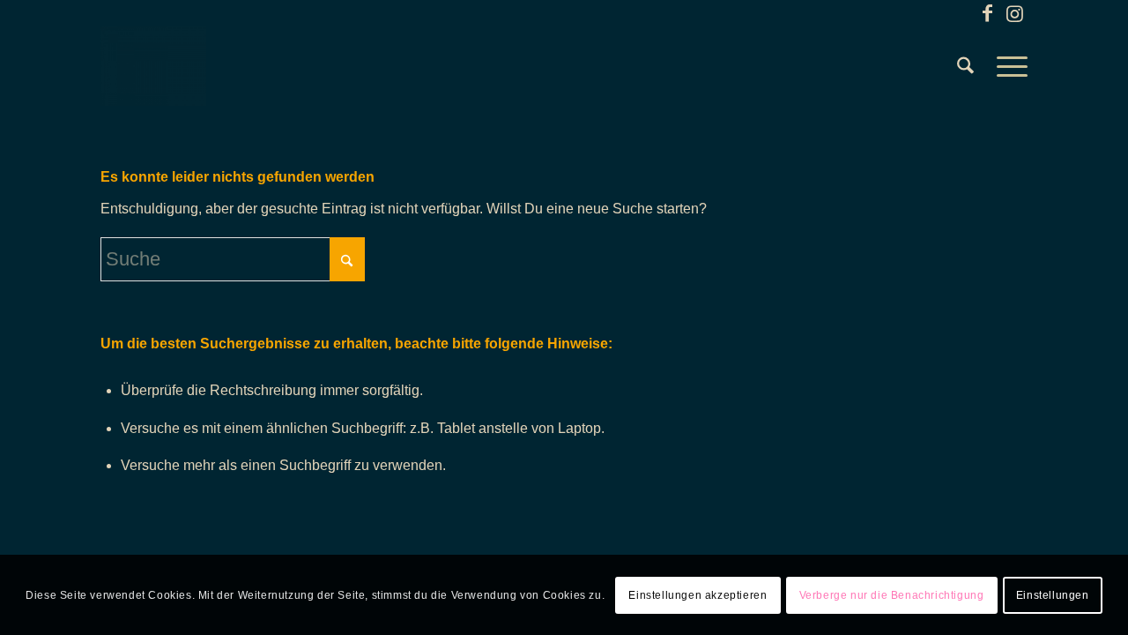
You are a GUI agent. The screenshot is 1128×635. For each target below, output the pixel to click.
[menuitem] (965, 66)
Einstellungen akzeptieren (697, 595)
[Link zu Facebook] (987, 13)
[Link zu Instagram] (1014, 13)
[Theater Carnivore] (153, 66)
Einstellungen (1052, 595)
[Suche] (965, 66)
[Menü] (1006, 66)
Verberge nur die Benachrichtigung (891, 595)
